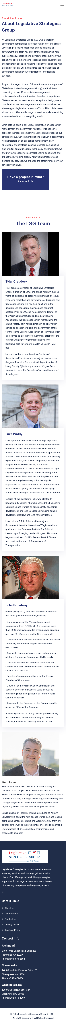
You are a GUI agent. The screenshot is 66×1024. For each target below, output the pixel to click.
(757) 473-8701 (17, 978)
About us (9, 908)
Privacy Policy (12, 924)
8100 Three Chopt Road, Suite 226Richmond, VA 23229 (19, 952)
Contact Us (25, 181)
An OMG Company (22, 1018)
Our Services (11, 913)
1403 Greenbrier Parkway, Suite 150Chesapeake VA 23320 (19, 972)
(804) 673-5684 (17, 958)
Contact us (10, 919)
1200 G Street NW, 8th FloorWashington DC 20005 (16, 991)
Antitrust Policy (12, 930)
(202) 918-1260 (17, 997)
